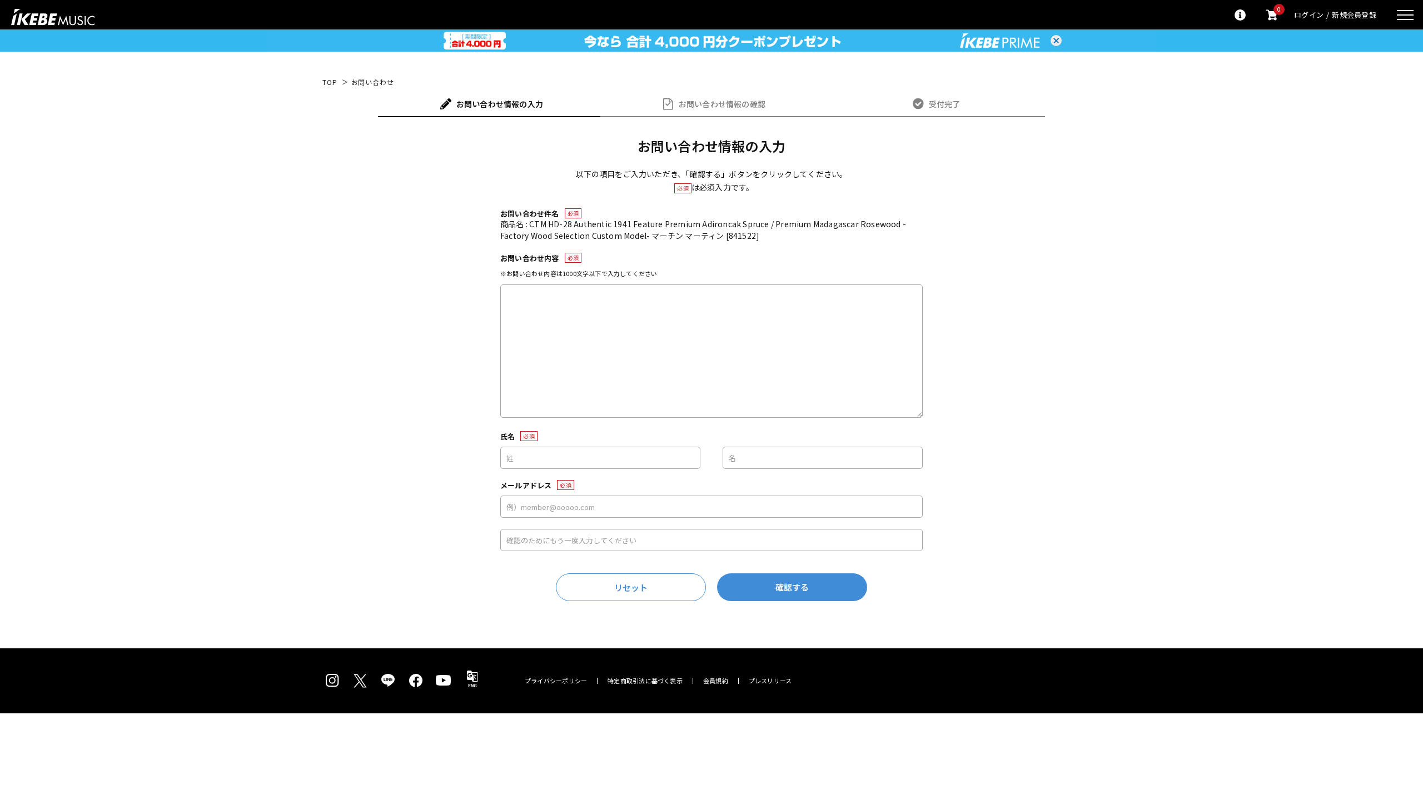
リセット (631, 587)
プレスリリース (770, 681)
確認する (792, 587)
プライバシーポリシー (556, 681)
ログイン (1309, 14)
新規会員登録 (1354, 14)
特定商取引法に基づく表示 (645, 681)
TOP (329, 82)
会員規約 (715, 681)
